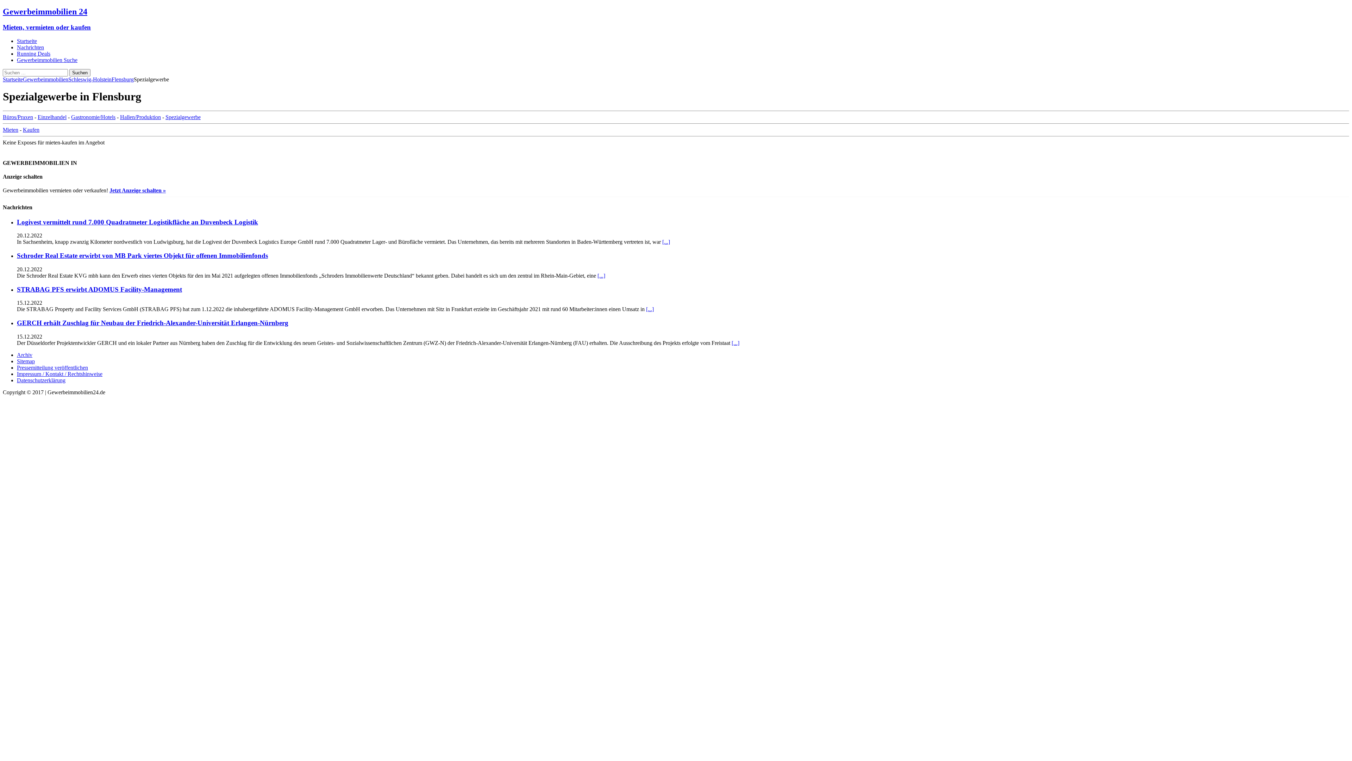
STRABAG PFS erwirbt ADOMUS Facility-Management (99, 289)
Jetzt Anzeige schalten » (137, 190)
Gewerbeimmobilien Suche (47, 60)
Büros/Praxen (18, 117)
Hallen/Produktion (140, 117)
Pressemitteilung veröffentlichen (52, 368)
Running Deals (33, 54)
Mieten (10, 130)
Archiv (24, 355)
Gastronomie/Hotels (93, 117)
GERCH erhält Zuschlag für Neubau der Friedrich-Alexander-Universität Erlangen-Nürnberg (152, 323)
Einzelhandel (52, 117)
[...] (666, 242)
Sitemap (26, 361)
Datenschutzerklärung (41, 380)
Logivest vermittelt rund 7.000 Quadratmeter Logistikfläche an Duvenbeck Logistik (137, 222)
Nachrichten (30, 47)
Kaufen (31, 130)
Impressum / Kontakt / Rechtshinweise (59, 374)
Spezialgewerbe (183, 117)
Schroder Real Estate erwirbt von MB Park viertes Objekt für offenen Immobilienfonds (142, 255)
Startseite (27, 41)
